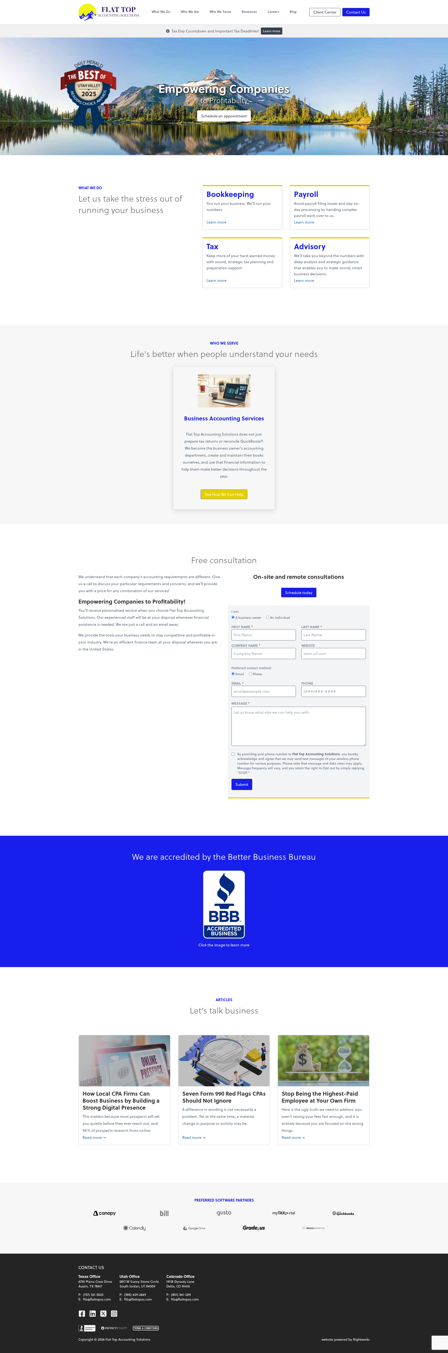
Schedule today (298, 592)
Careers (273, 11)
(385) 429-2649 (135, 1294)
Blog (293, 11)
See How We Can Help (224, 494)
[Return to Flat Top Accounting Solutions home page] (108, 12)
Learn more (271, 30)
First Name (240, 627)
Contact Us (356, 12)
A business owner (248, 617)
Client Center (324, 12)
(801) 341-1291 (181, 1294)
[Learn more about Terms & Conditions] (146, 1328)
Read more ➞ (124, 1137)
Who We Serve (220, 11)
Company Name (244, 645)
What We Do (161, 11)
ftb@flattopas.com (97, 1299)
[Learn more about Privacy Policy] (114, 1328)
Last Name (310, 627)
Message (239, 703)
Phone (257, 673)
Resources (249, 11)
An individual (279, 617)
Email (239, 673)
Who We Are (190, 11)
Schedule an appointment (224, 116)
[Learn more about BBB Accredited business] (86, 1328)
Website (308, 645)
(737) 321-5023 (93, 1294)
